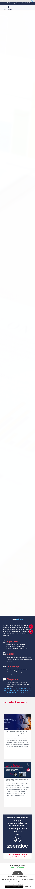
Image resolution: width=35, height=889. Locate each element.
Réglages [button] (20, 886)
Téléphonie (12, 679)
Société (3, 2)
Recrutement (17, 4)
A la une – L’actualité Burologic (24, 2)
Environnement (11, 2)
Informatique (13, 666)
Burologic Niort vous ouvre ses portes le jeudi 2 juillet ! (17, 779)
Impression (12, 641)
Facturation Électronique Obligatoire (14, 17)
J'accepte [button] (8, 886)
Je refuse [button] (14, 886)
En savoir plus (17, 542)
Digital (10, 654)
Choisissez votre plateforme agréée (16, 731)
